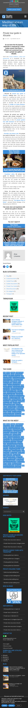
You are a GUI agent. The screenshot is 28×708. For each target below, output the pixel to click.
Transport (9, 294)
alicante (8, 372)
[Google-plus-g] (11, 266)
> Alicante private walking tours (11, 579)
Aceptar (4, 705)
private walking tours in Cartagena (16, 396)
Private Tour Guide (11, 286)
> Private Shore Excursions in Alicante (12, 547)
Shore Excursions (11, 289)
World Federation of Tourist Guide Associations (14, 415)
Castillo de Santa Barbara (17, 104)
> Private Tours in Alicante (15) (10, 612)
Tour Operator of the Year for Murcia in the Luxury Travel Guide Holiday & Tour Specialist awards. (18, 352)
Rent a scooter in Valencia (14, 398)
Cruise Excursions (11, 278)
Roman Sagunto (13, 401)
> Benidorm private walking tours (11, 582)
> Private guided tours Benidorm (11, 565)
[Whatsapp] (16, 1)
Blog (7, 276)
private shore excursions (18, 387)
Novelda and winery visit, (11, 133)
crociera (12, 374)
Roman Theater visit (12, 407)
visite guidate (18, 414)
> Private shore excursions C (10, 626)
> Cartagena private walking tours (11, 575)
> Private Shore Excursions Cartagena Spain (14, 543)
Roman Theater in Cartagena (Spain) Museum (12, 404)
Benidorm (6, 657)
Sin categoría (10, 291)
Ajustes (18, 705)
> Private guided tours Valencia (11, 555)
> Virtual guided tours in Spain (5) (11, 609)
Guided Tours (10, 281)
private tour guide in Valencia (9, 390)
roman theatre (20, 407)
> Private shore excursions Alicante (11, 623)
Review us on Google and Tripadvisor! (17, 337)
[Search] (23, 511)
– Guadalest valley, (9, 174)
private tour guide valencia (9, 394)
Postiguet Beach (13, 381)
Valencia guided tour (16, 412)
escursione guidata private (18, 378)
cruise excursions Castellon (14, 376)
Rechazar (11, 705)
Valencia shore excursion (8, 414)
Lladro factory (6, 381)
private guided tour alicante (14, 385)
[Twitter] (12, 1)
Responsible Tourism (16, 399)
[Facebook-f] (10, 1)
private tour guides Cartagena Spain (15, 392)
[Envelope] (18, 1)
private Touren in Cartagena (17, 389)
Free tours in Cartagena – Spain (17, 675)
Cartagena (6, 659)
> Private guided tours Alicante (10, 562)
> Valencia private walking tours (11, 572)
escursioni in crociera (8, 380)
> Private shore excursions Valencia (12, 540)
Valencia (5, 661)
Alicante (5, 655)
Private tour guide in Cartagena (17, 361)
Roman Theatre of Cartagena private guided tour (13, 409)
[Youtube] (14, 1)
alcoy (4, 372)
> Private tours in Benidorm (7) (10, 616)
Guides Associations (12, 283)
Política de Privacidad (7, 648)
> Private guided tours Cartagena (11, 558)
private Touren (6, 389)
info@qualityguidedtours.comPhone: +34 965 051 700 (9, 639)
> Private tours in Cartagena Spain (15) (12, 619)
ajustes (13, 702)
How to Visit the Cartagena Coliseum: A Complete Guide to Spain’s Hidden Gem (18, 322)
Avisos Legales (6, 644)
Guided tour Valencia (18, 380)
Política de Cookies (7, 646)
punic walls (5, 398)
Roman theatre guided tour (9, 408)
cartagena (13, 372)
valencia (9, 412)
